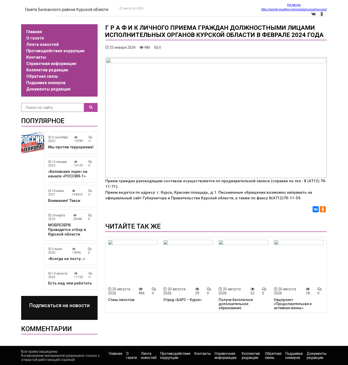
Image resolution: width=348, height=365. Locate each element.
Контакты (36, 57)
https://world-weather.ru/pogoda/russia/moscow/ (294, 9)
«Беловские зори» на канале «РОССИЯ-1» (67, 173)
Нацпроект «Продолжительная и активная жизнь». (293, 304)
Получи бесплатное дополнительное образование (236, 304)
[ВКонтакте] (316, 209)
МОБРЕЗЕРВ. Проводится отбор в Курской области (67, 230)
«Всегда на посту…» (66, 258)
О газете (35, 38)
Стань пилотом (121, 300)
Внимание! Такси (64, 200)
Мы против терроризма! (70, 147)
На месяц (294, 5)
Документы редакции (48, 89)
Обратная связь (42, 76)
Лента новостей (42, 44)
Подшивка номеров (45, 82)
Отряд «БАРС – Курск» (182, 300)
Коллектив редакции (47, 70)
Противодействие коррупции (55, 50)
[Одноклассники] (323, 209)
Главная (34, 31)
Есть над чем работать (70, 283)
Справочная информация (51, 63)
